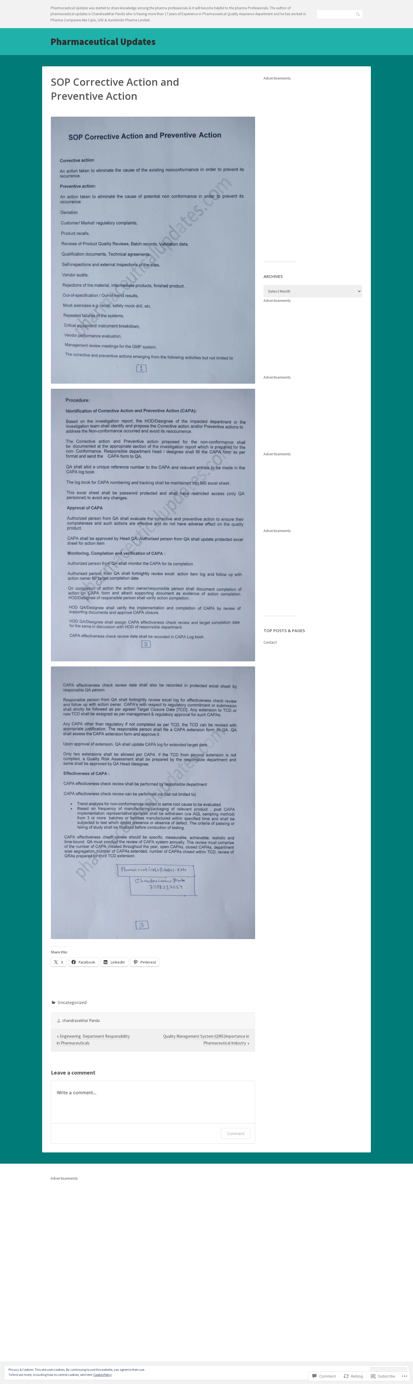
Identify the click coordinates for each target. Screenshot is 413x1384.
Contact (270, 642)
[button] (153, 250)
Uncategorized (72, 1002)
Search (358, 14)
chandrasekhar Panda (81, 1020)
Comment (235, 1133)
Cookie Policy (102, 1374)
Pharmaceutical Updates (103, 42)
